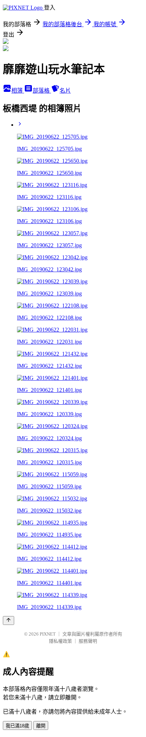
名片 (65, 91)
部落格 (42, 91)
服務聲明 (88, 641)
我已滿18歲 (17, 725)
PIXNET (48, 634)
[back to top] (8, 620)
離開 (40, 725)
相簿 (17, 91)
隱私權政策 (60, 641)
